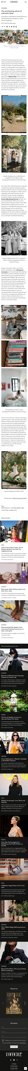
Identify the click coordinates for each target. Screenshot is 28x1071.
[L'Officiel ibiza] (14, 2)
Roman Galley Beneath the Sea (9, 199)
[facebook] (5, 27)
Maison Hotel (5, 508)
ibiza (22, 508)
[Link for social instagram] (14, 1060)
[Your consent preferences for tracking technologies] (25, 1068)
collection (4, 510)
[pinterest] (7, 27)
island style (13, 510)
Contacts (14, 1063)
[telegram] (16, 27)
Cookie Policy (14, 1068)
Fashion (4, 8)
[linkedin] (9, 27)
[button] (25, 472)
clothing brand (16, 508)
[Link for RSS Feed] (17, 1060)
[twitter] (11, 27)
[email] (2, 27)
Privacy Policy (23, 1043)
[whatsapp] (14, 27)
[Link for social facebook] (11, 1060)
